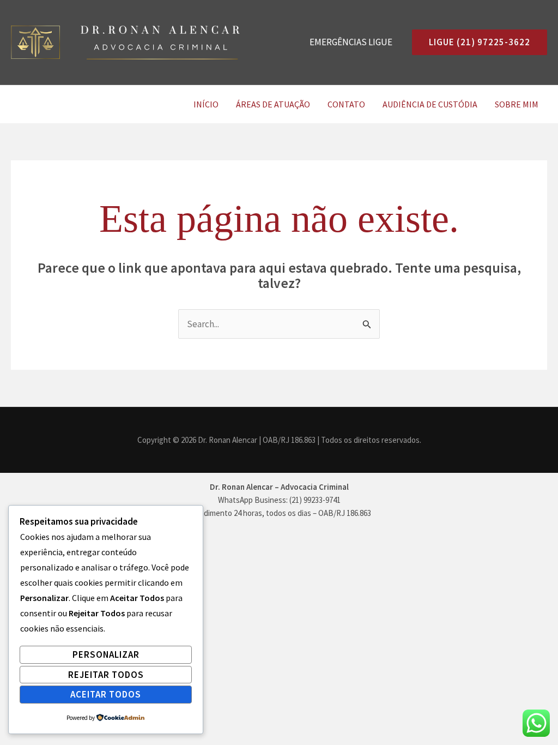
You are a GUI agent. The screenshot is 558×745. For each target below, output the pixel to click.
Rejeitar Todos (106, 675)
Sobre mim (516, 104)
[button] (475, 42)
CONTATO (346, 104)
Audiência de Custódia (430, 104)
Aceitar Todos (105, 694)
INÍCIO (206, 104)
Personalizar (106, 654)
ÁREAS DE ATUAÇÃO (273, 104)
